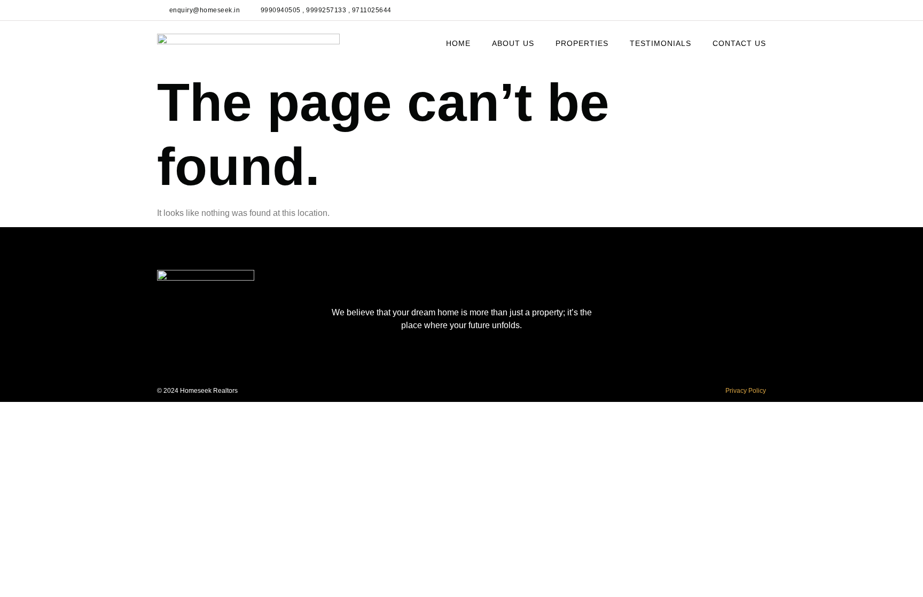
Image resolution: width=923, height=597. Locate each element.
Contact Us (739, 43)
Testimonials (660, 43)
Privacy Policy (745, 390)
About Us (513, 43)
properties (582, 43)
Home (458, 43)
